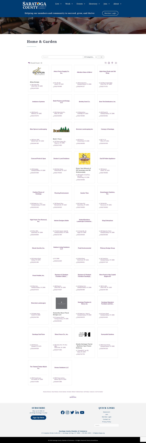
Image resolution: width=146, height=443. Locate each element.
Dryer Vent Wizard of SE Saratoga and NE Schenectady (83, 170)
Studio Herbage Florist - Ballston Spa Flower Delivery (84, 346)
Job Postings (86, 391)
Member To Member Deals (77, 391)
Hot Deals (69, 391)
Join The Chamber (99, 391)
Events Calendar (62, 391)
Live (57, 3)
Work (67, 3)
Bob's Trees (57, 139)
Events (80, 3)
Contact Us (92, 391)
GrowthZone (94, 440)
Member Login (106, 417)
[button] (29, 63)
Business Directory (47, 391)
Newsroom (106, 412)
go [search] (101, 57)
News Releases (55, 391)
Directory (93, 3)
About (116, 3)
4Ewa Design (34, 82)
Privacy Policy (106, 422)
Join (105, 3)
